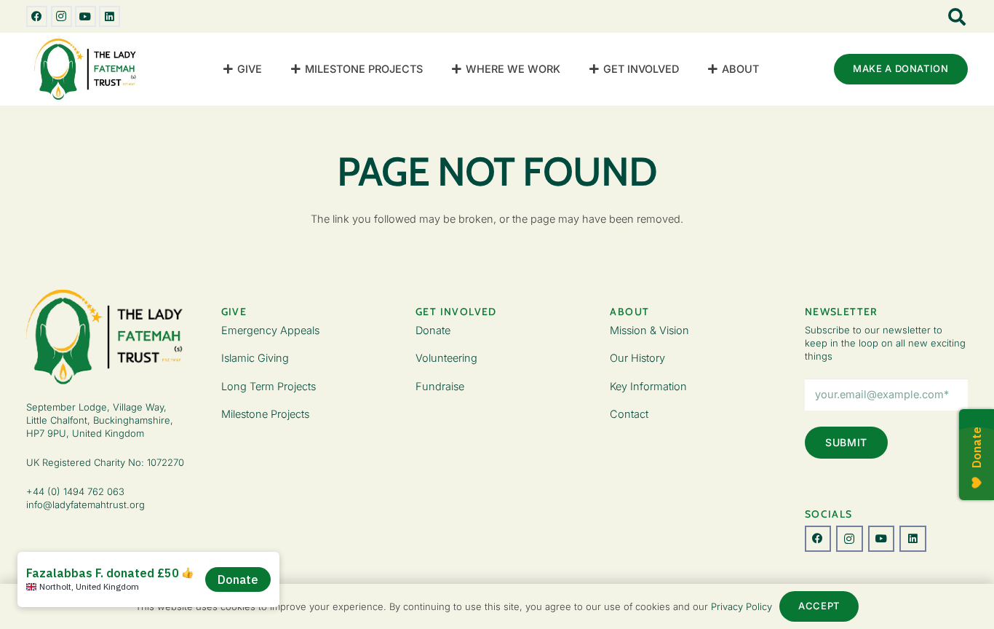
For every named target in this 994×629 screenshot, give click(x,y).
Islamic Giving (255, 358)
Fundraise (440, 386)
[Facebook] (36, 16)
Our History (637, 358)
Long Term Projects (268, 386)
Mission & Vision (649, 330)
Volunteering (446, 358)
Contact (629, 414)
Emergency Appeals (270, 330)
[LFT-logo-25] (87, 69)
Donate (433, 330)
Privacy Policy (741, 606)
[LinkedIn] (109, 16)
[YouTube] (85, 16)
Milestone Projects (265, 414)
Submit (846, 442)
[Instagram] (61, 16)
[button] (268, 69)
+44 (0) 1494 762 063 (75, 491)
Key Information (648, 386)
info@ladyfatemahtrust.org (85, 504)
